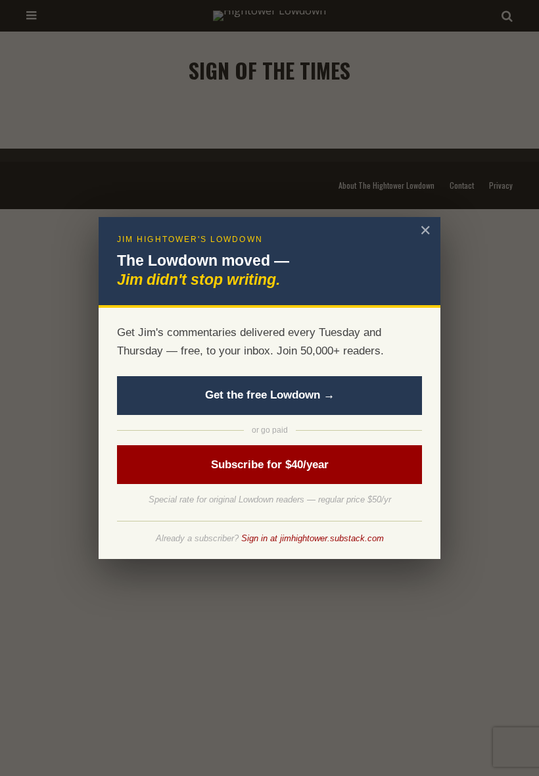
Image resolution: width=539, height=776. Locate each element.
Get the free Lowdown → (270, 395)
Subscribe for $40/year (270, 464)
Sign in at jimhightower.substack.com (312, 538)
